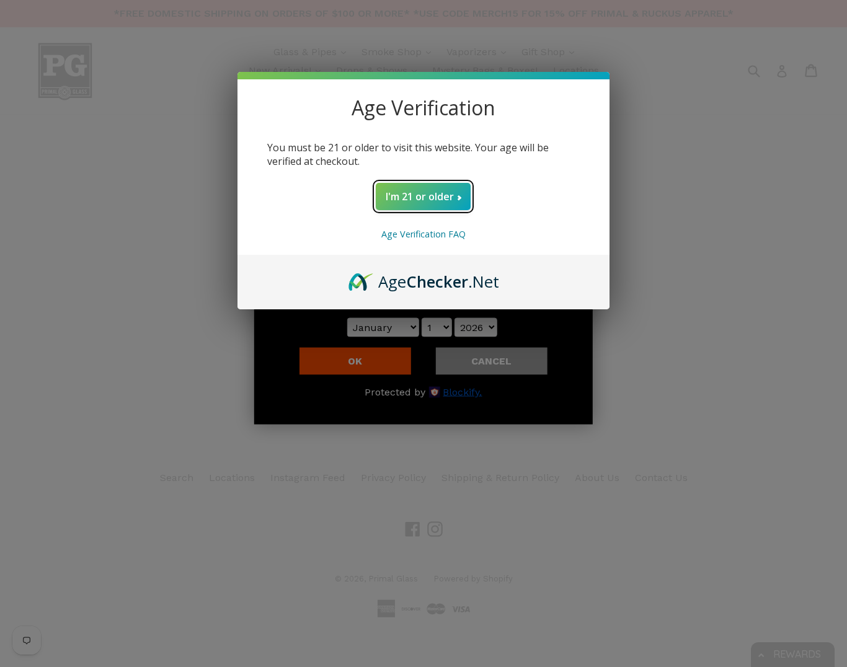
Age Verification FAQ (423, 234)
